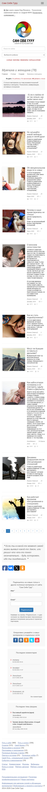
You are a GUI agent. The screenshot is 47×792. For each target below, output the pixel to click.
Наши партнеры (27, 779)
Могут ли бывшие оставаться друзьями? (35, 351)
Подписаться (26, 610)
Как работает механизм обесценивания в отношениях (35, 500)
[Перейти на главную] (23, 32)
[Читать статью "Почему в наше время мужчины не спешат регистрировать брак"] (14, 221)
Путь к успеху (23, 743)
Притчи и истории (9, 755)
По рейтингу (16, 78)
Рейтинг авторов (22, 767)
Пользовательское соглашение (14, 777)
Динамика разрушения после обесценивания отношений (35, 460)
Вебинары (35, 764)
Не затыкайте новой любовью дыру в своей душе (36, 134)
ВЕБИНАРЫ (24, 60)
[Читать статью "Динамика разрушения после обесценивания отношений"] (14, 468)
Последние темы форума (26, 707)
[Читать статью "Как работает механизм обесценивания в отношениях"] (14, 508)
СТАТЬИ (9, 60)
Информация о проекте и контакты (27, 786)
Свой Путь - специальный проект (15, 758)
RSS (3, 769)
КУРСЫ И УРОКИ (34, 60)
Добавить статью (39, 78)
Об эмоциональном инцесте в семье (36, 169)
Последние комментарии (26, 653)
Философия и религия (11, 748)
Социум (21, 74)
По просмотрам (26, 78)
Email (13, 600)
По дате (8, 78)
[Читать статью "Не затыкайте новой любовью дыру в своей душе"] (14, 143)
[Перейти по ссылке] (15, 640)
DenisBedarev (31, 441)
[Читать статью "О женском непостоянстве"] (14, 256)
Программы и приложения (13, 750)
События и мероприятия (12, 760)
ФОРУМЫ (16, 60)
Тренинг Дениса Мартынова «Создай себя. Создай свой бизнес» (26, 723)
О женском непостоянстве (34, 246)
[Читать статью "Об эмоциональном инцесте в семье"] (14, 179)
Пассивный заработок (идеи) (23, 713)
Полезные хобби (29, 755)
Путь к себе (6, 743)
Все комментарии (36, 696)
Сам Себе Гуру (10, 3)
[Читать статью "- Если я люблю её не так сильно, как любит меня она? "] (14, 106)
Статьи (13, 74)
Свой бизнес (20, 745)
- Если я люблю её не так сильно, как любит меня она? (35, 97)
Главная (5, 74)
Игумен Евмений (32, 116)
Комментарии (15, 764)
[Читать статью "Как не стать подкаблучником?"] (14, 326)
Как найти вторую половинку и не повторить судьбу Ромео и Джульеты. (36, 385)
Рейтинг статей (36, 767)
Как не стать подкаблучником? (35, 316)
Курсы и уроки (8, 767)
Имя (12, 591)
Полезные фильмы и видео (13, 753)
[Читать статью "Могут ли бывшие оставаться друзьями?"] (14, 359)
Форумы (25, 764)
